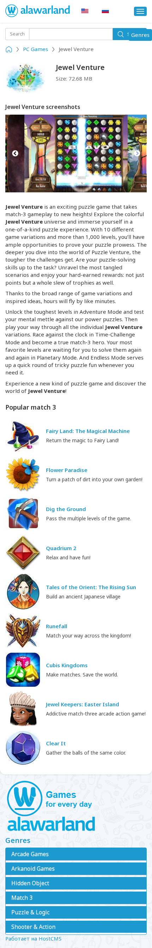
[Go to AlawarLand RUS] (105, 11)
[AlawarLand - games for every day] (76, 806)
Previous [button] (15, 153)
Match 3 (22, 898)
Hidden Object (30, 883)
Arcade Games (30, 854)
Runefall (56, 626)
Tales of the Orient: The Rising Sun (91, 587)
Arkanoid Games (33, 868)
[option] (76, 153)
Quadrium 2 (61, 548)
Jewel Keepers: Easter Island (82, 704)
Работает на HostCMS (33, 938)
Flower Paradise (66, 469)
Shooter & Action (33, 927)
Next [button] (137, 153)
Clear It (56, 743)
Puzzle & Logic (30, 912)
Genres (141, 36)
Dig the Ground (66, 509)
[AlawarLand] (38, 11)
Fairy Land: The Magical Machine (88, 430)
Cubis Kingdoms (67, 665)
